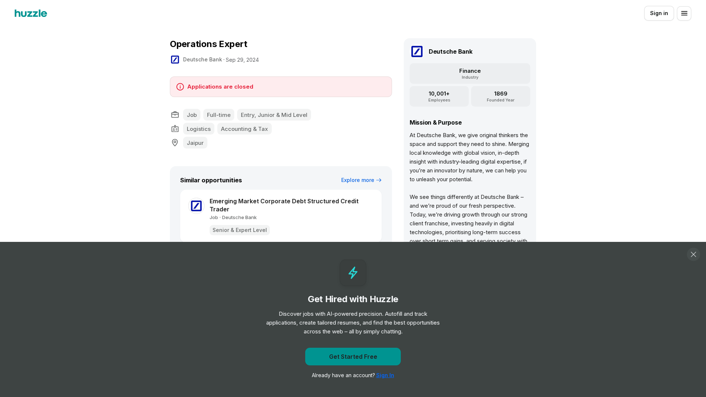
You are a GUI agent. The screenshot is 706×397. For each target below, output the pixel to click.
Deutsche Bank (202, 59)
